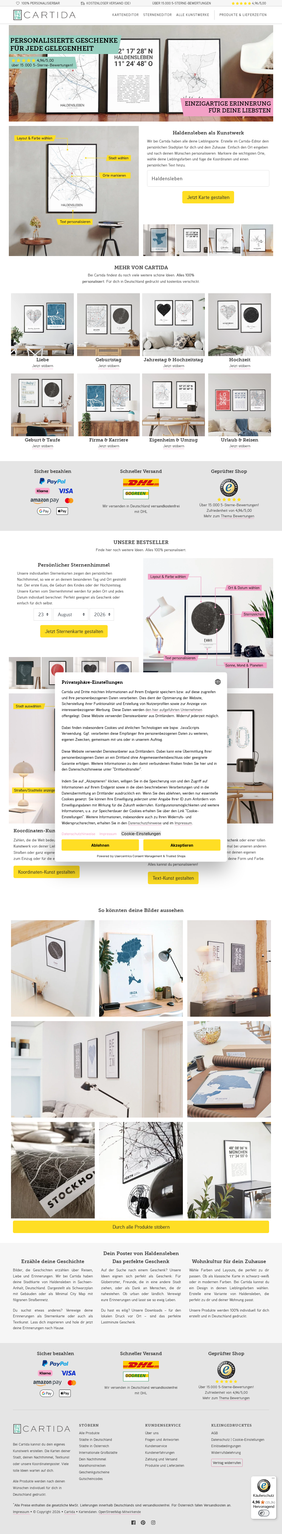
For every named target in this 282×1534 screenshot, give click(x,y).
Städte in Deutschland (95, 1439)
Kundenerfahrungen (160, 1452)
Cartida (70, 1511)
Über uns (152, 1433)
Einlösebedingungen (226, 1446)
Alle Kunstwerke (192, 15)
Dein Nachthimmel (92, 1459)
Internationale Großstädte (98, 1452)
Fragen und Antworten (162, 1439)
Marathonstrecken (92, 1465)
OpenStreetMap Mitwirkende (120, 1511)
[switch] (263, 1513)
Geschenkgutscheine (94, 1472)
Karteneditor (125, 15)
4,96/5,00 (258, 3)
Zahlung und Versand (161, 1459)
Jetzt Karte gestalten (208, 197)
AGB (214, 1433)
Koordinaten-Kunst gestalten (46, 871)
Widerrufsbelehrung (226, 1452)
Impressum (21, 1511)
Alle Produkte (89, 1433)
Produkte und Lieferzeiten (164, 1465)
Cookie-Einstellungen (248, 1439)
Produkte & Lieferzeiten (243, 15)
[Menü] (273, 1479)
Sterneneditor (157, 15)
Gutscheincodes (91, 1478)
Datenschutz (221, 1439)
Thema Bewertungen (237, 515)
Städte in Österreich (94, 1446)
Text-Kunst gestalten (173, 877)
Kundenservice (156, 1446)
